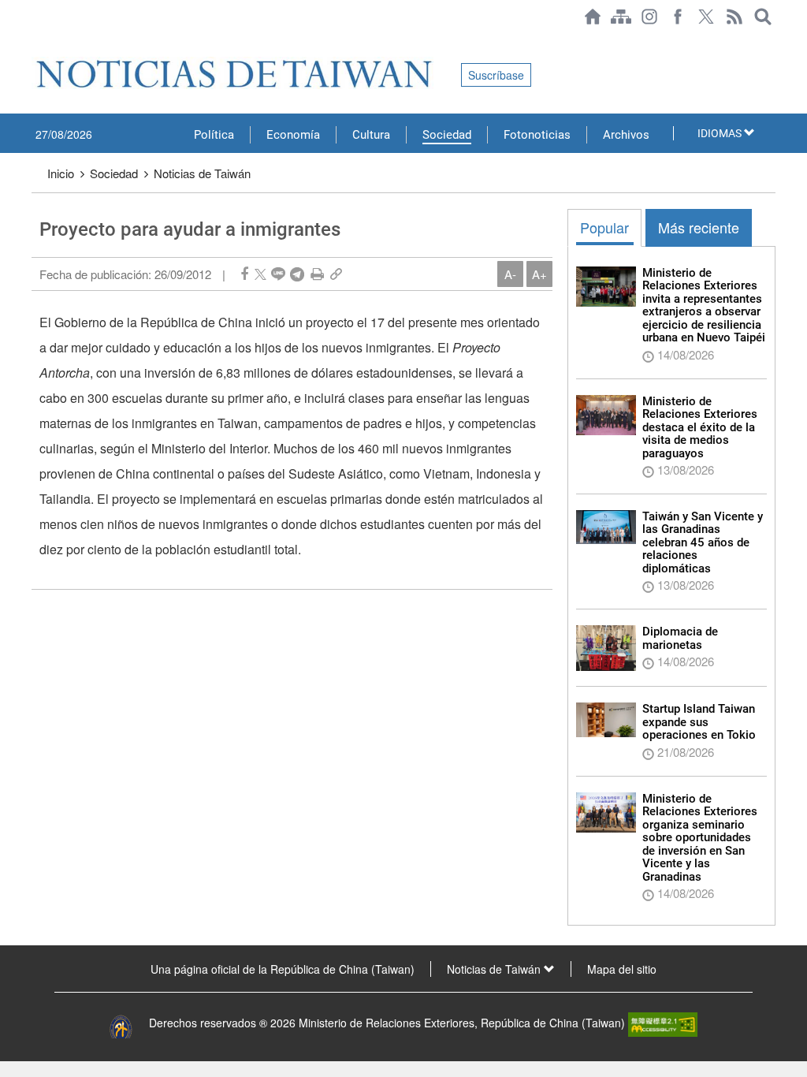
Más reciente (698, 227)
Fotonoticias (537, 135)
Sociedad (446, 135)
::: (36, 41)
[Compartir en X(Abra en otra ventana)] (260, 274)
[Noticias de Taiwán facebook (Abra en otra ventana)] (677, 16)
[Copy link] (336, 274)
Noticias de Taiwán (202, 173)
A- (510, 274)
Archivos (626, 135)
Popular (604, 227)
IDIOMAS (720, 133)
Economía (293, 135)
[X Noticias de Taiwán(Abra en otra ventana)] (706, 16)
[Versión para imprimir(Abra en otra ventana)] (317, 274)
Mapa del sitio (621, 969)
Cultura (371, 135)
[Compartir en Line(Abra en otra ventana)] (278, 274)
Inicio (60, 173)
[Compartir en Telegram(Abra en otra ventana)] (297, 274)
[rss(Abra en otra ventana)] (734, 16)
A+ (539, 274)
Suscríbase (496, 75)
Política (214, 135)
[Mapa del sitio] (621, 16)
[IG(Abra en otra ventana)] (649, 16)
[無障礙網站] (662, 1022)
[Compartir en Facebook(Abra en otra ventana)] (244, 274)
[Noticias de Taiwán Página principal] (592, 16)
